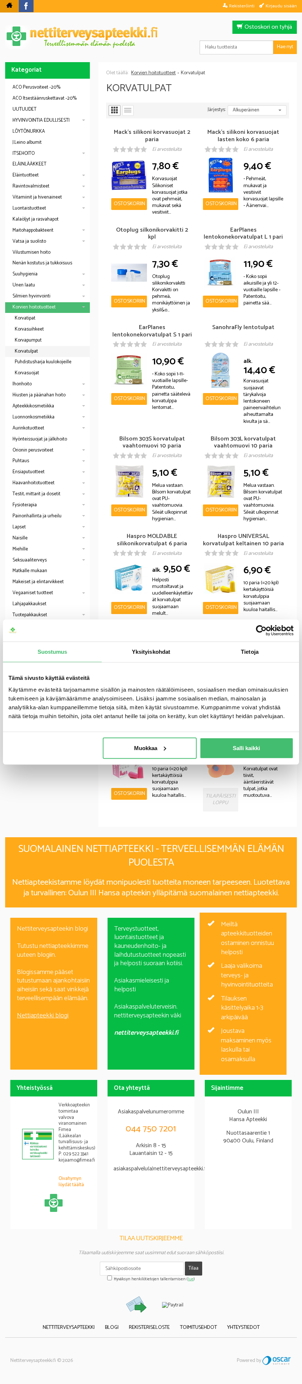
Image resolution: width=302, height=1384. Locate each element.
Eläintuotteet (26, 175)
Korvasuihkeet (29, 329)
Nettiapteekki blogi (43, 1015)
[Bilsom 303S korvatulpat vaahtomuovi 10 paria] (129, 481)
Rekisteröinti (241, 6)
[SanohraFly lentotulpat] (220, 370)
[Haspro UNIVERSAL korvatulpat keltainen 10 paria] (220, 579)
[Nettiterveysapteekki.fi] (151, 37)
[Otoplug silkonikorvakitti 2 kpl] (129, 272)
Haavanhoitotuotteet (34, 483)
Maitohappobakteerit (33, 230)
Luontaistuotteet (29, 208)
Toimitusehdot (198, 1327)
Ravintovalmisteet (31, 186)
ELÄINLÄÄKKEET (29, 164)
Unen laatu (24, 285)
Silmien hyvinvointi (31, 296)
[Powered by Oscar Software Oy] (277, 1360)
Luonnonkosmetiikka (34, 417)
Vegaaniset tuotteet (33, 593)
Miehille (20, 549)
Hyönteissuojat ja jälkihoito (40, 439)
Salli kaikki (246, 748)
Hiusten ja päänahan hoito (39, 395)
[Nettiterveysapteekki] (9, 6)
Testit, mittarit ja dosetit (36, 494)
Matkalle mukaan (30, 571)
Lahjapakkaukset (29, 604)
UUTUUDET (24, 109)
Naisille (20, 538)
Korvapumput (28, 340)
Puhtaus (21, 461)
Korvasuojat (27, 373)
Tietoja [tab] (250, 652)
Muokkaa (145, 748)
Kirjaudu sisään (281, 6)
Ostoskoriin (129, 204)
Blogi (112, 1327)
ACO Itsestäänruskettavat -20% (45, 98)
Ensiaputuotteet (29, 472)
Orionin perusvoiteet (33, 450)
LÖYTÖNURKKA (29, 131)
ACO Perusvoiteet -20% (36, 87)
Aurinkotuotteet (28, 428)
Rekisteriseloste (149, 1327)
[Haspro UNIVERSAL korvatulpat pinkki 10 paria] (129, 765)
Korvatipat (25, 318)
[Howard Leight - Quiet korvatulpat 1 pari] (220, 765)
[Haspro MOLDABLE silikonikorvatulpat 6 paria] (129, 579)
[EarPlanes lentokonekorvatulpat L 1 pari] (220, 272)
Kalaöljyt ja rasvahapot (36, 219)
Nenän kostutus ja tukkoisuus (42, 263)
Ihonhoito (22, 384)
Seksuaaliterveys (30, 560)
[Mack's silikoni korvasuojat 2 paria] (129, 175)
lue (191, 1279)
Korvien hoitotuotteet (34, 307)
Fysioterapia (25, 505)
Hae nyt (285, 47)
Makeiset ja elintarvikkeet (38, 582)
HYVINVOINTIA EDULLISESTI (41, 120)
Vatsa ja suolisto (29, 241)
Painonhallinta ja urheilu (37, 516)
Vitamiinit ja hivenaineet (37, 197)
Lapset (19, 527)
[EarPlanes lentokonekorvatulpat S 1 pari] (129, 370)
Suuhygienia (25, 274)
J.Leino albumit (27, 142)
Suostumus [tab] (52, 652)
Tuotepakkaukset (30, 615)
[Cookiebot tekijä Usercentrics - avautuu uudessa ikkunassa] (261, 630)
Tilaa (194, 1268)
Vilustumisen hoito (31, 252)
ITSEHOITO (24, 153)
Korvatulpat (26, 351)
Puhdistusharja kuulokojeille (43, 362)
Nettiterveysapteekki (69, 1327)
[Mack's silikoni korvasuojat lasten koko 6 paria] (220, 175)
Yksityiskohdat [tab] (151, 652)
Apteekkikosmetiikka (33, 406)
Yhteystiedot (243, 1327)
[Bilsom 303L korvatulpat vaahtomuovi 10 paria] (220, 481)
